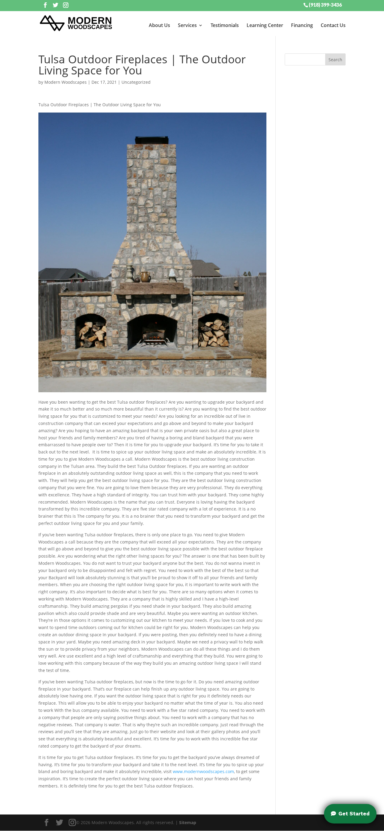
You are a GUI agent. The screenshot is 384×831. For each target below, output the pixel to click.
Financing (302, 25)
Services (187, 25)
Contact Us (333, 25)
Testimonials (225, 25)
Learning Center (265, 25)
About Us (159, 25)
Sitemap (187, 822)
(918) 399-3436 (325, 4)
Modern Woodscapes (65, 82)
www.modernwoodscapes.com (203, 771)
